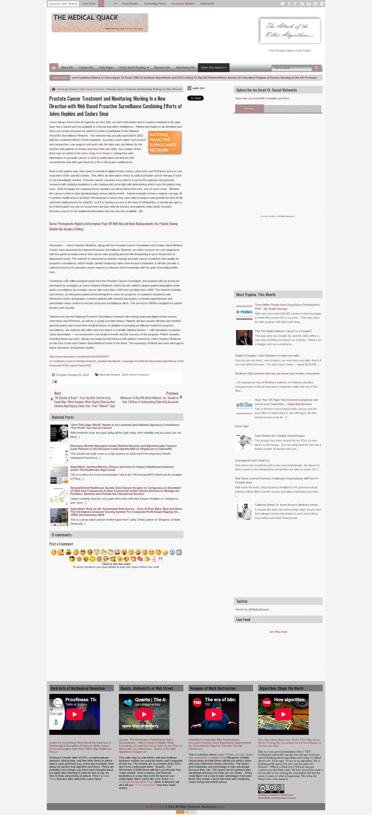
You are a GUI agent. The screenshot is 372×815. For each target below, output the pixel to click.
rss (302, 3)
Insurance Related (183, 3)
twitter (282, 3)
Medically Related (110, 374)
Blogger (221, 806)
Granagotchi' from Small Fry (252, 460)
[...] (78, 436)
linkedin (308, 3)
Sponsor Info (162, 67)
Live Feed (89, 3)
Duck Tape (242, 426)
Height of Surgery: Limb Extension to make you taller (267, 355)
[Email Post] (54, 382)
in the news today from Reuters (93, 153)
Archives (306, 109)
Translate (278, 109)
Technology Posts (155, 3)
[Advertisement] (141, 47)
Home (53, 67)
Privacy (249, 108)
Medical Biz (207, 3)
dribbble (315, 3)
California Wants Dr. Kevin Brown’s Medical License (286, 504)
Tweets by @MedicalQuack (252, 609)
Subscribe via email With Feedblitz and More (262, 98)
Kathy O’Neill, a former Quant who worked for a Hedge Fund (221, 756)
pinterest (322, 3)
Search (316, 68)
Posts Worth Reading (132, 67)
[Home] (53, 89)
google (295, 3)
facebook (289, 3)
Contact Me (86, 67)
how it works (269, 216)
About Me (67, 67)
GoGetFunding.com (286, 216)
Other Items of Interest (135, 374)
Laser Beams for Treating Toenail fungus (280, 435)
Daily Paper (106, 67)
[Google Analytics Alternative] (186, 813)
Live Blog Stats (278, 631)
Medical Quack (155, 806)
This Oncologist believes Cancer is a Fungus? (283, 331)
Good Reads (130, 3)
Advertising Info (185, 67)
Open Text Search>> (213, 67)
